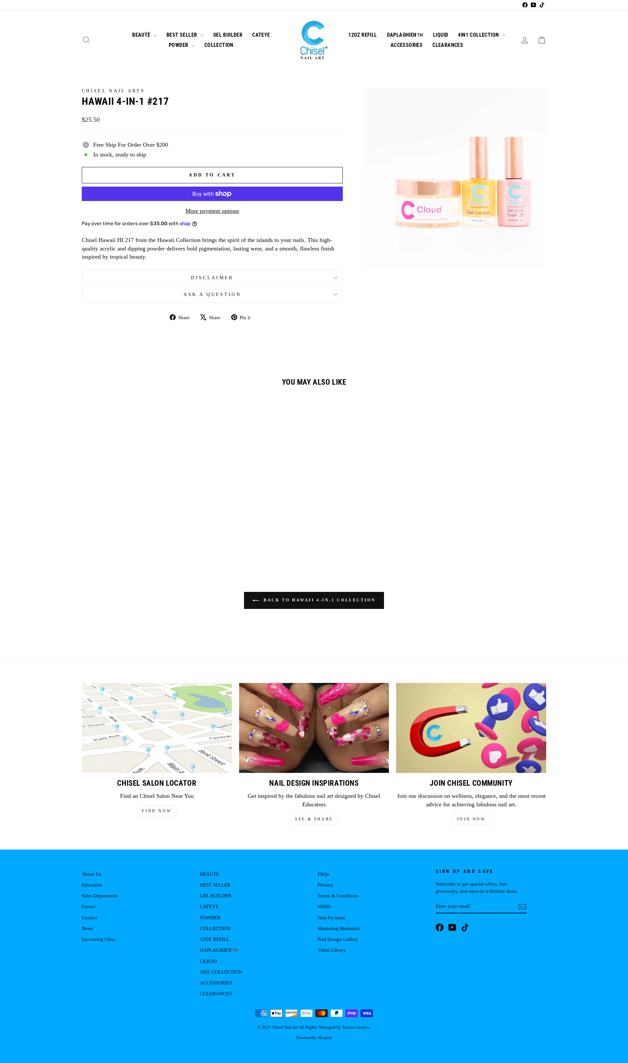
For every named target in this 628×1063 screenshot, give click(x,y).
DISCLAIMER (212, 277)
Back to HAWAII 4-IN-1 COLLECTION (319, 600)
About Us (91, 874)
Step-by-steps (331, 917)
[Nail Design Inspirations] (314, 728)
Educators (92, 885)
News (87, 928)
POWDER (179, 45)
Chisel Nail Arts (113, 90)
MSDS (324, 906)
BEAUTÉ (142, 35)
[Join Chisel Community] (471, 728)
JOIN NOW (471, 819)
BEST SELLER (182, 35)
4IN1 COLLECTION (479, 35)
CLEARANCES (447, 45)
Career (88, 906)
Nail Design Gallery (338, 939)
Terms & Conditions (338, 895)
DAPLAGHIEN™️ (405, 35)
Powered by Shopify (314, 1038)
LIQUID (440, 35)
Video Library (332, 950)
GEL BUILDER (227, 35)
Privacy (325, 885)
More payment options (212, 211)
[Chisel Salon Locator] (157, 728)
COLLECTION (219, 45)
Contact (89, 917)
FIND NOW (156, 811)
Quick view (137, 505)
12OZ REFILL (362, 35)
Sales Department (99, 895)
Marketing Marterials (339, 928)
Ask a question (212, 294)
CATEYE (261, 35)
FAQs (323, 874)
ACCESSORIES (407, 45)
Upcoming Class (98, 939)
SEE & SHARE (314, 819)
